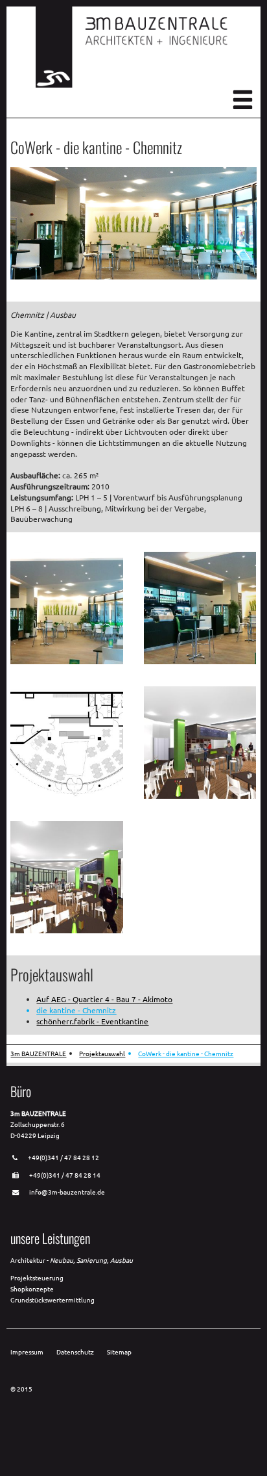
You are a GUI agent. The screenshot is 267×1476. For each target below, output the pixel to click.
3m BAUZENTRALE (38, 1053)
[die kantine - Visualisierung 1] (200, 795)
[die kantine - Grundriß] (66, 795)
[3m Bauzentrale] (132, 84)
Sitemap (119, 1351)
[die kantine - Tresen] (200, 661)
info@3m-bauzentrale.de (67, 1192)
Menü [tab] (242, 99)
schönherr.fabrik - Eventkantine (92, 1021)
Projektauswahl (102, 1053)
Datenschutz (75, 1351)
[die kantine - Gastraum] (66, 661)
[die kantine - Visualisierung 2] (66, 930)
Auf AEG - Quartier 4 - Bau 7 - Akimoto (104, 999)
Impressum (26, 1351)
